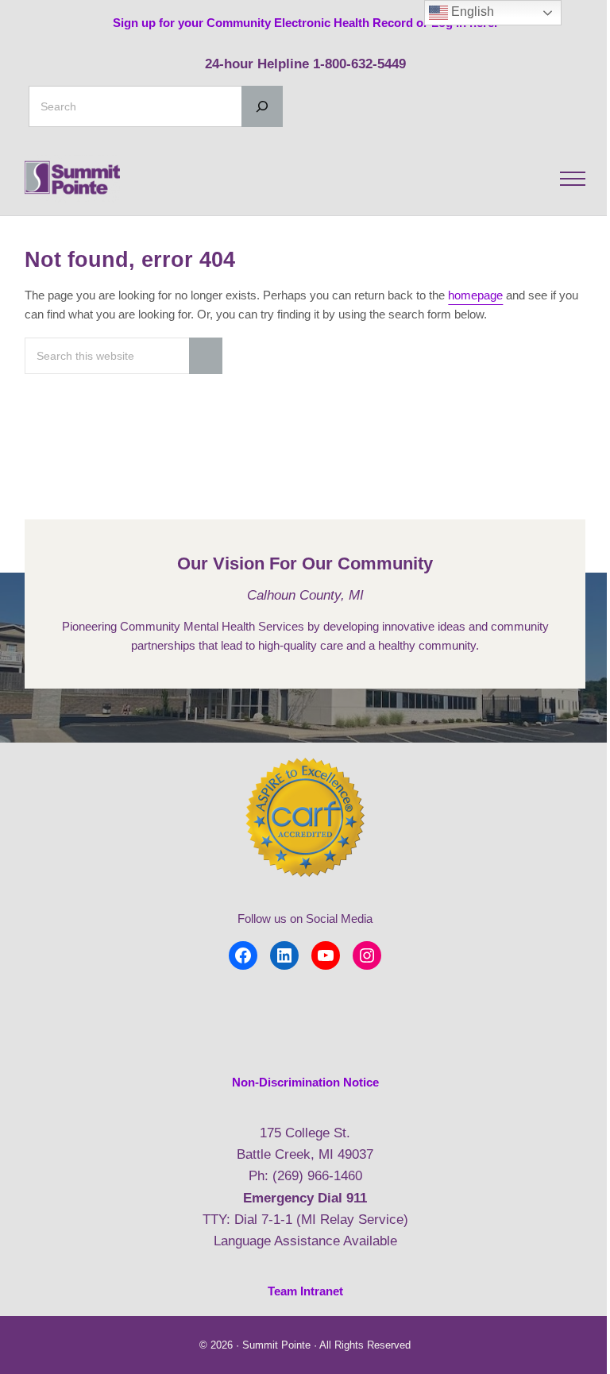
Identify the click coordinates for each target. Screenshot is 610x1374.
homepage (475, 295)
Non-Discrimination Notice (305, 1082)
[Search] (262, 106)
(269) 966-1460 (317, 1175)
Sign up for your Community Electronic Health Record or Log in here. (305, 22)
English (471, 11)
